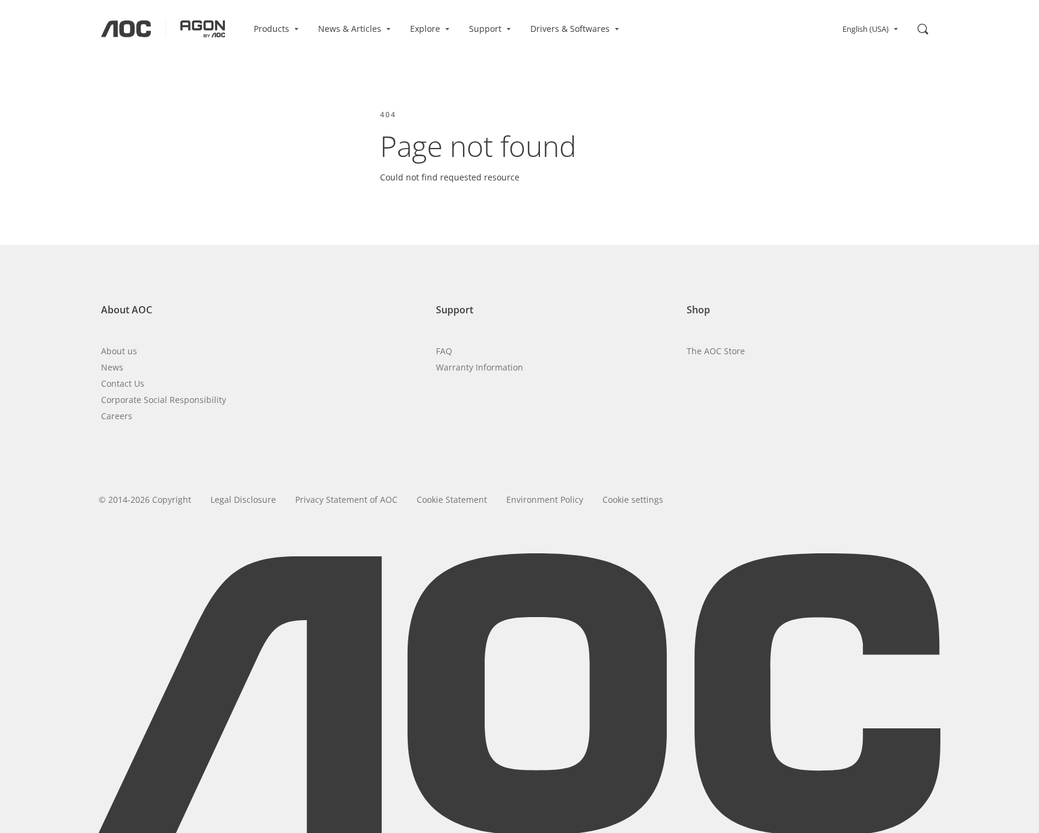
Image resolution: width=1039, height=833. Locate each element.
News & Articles (349, 28)
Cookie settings (632, 499)
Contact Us (122, 383)
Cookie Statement (452, 499)
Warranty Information (479, 367)
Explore (425, 28)
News (112, 367)
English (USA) (865, 28)
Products (271, 28)
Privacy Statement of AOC (346, 499)
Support (485, 28)
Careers (116, 416)
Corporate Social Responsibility (163, 399)
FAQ (444, 351)
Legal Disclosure (243, 499)
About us (119, 351)
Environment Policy (544, 499)
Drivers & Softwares (570, 28)
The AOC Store (716, 351)
